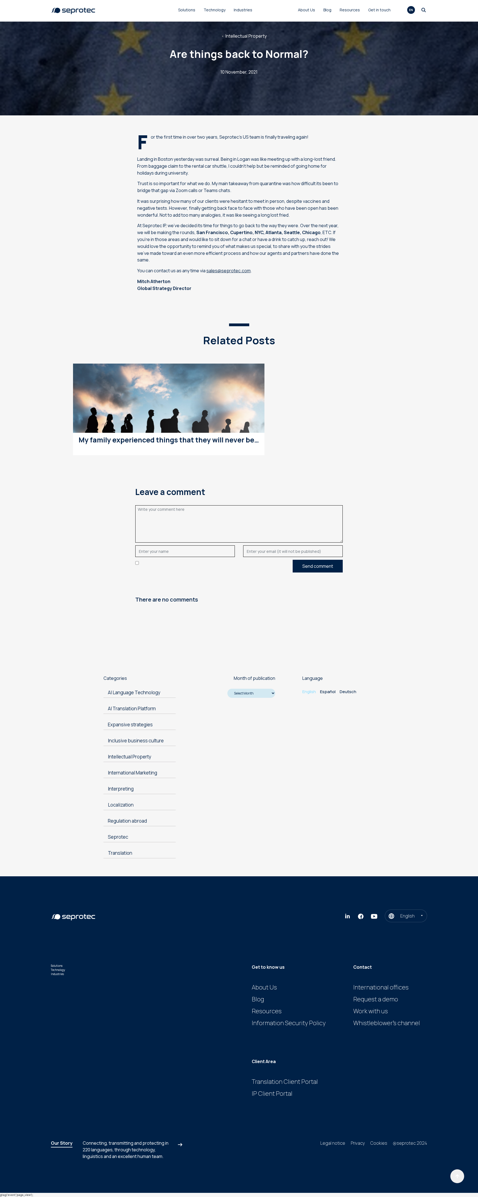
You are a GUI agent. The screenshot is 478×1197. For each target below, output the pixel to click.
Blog (327, 9)
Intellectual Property (246, 36)
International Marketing (132, 773)
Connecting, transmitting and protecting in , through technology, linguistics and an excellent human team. (125, 1149)
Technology (214, 9)
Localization (121, 805)
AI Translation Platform (132, 708)
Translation (120, 853)
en (411, 10)
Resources (350, 9)
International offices (381, 987)
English (309, 692)
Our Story (61, 1143)
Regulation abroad (127, 821)
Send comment (317, 566)
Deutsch (348, 692)
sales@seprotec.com (228, 271)
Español (328, 692)
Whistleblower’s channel (386, 1023)
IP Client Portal (272, 1093)
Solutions (186, 9)
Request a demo (375, 999)
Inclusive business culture (136, 740)
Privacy (358, 1143)
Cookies (378, 1143)
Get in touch (379, 9)
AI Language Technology (134, 692)
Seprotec (118, 837)
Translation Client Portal (285, 1081)
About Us (306, 9)
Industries (243, 9)
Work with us (370, 1011)
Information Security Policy (289, 1023)
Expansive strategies (130, 724)
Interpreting (121, 789)
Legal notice (332, 1143)
